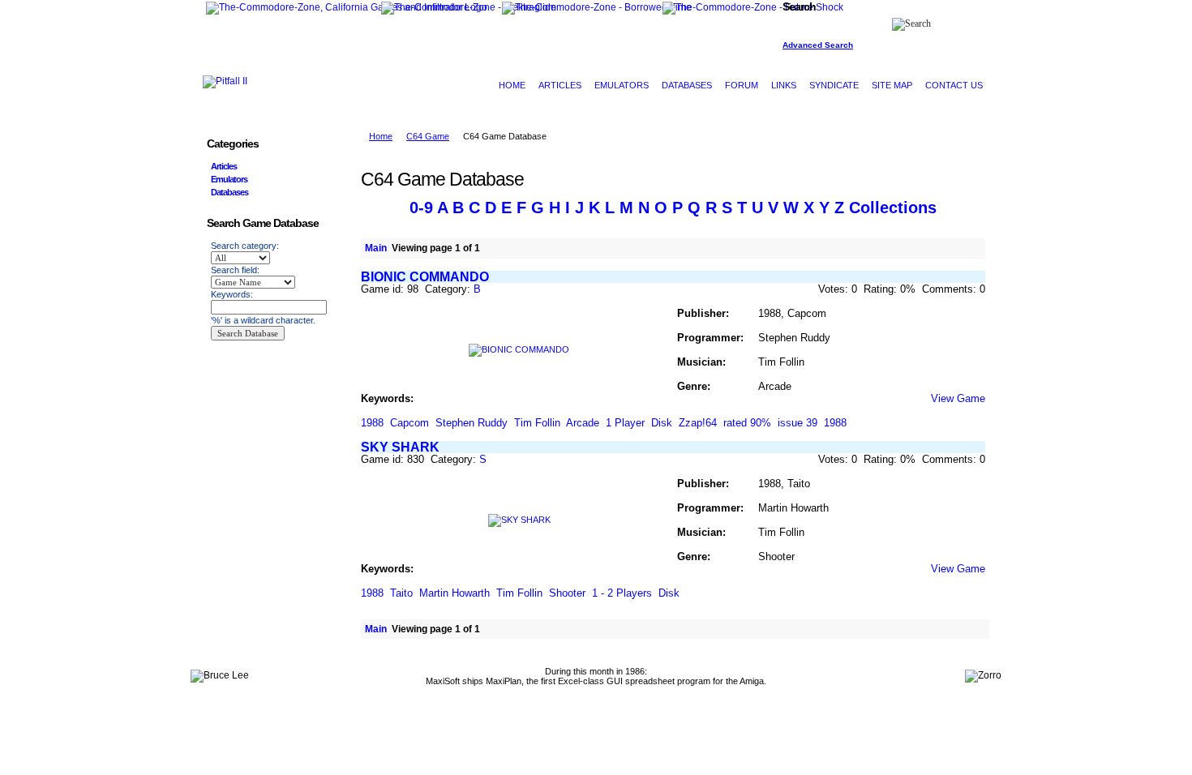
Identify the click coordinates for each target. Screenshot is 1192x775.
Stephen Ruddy (471, 423)
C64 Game (427, 136)
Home (380, 136)
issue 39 (797, 423)
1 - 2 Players (622, 593)
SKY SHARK (400, 447)
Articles (224, 166)
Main (376, 248)
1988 (372, 423)
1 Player (625, 423)
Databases (229, 192)
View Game (958, 398)
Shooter (567, 593)
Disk (661, 423)
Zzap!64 (698, 423)
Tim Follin (537, 423)
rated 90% (747, 423)
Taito (401, 593)
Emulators (229, 179)
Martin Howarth (454, 593)
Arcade (582, 423)
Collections (893, 207)
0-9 (421, 207)
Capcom (409, 423)
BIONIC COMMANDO (425, 277)
